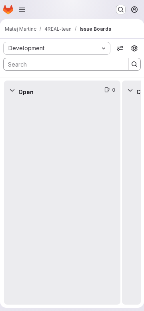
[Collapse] (12, 90)
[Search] (134, 64)
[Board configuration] (134, 48)
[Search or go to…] (121, 9)
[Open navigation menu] (22, 9)
